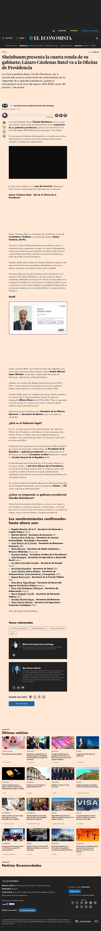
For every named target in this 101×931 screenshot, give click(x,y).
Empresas (29, 843)
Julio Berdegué (19, 557)
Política (4, 52)
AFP (5, 793)
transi (12, 633)
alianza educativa (66, 45)
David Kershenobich (21, 568)
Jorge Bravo (81, 762)
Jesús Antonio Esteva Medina (25, 571)
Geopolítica (30, 751)
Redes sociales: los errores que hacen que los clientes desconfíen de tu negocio (12, 817)
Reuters (30, 793)
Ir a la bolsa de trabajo (27, 910)
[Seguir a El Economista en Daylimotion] (77, 907)
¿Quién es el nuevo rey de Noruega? (60, 786)
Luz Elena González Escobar (25, 563)
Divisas (93, 45)
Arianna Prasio (7, 762)
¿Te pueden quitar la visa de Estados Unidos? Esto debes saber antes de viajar (86, 817)
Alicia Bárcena (18, 549)
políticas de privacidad (88, 895)
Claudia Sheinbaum (38, 628)
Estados (78, 782)
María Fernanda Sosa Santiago (42, 106)
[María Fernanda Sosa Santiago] (16, 649)
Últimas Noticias (11, 45)
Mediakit (15, 889)
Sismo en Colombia (36, 45)
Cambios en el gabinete (19, 628)
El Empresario (6, 813)
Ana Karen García (21, 106)
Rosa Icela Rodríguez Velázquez (27, 588)
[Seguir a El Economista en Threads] (86, 907)
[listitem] (5, 115)
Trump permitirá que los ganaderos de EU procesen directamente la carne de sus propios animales (61, 756)
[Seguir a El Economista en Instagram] (95, 903)
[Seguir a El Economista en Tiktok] (91, 907)
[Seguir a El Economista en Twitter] (77, 903)
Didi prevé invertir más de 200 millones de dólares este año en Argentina (38, 848)
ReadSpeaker (50, 116)
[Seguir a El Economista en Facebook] (72, 903)
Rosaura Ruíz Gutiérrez (23, 537)
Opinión (78, 751)
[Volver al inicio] (32, 881)
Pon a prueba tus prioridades (12, 754)
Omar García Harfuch (22, 602)
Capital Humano (7, 751)
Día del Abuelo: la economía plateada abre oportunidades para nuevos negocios (37, 817)
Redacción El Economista (83, 793)
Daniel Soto (80, 823)
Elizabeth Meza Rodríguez (34, 823)
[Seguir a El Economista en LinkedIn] (82, 903)
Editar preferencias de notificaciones (14, 895)
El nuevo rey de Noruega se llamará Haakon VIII (36, 786)
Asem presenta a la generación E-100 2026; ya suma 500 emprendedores (13, 848)
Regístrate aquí (74, 891)
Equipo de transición (57, 628)
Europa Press (31, 762)
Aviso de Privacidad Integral (37, 892)
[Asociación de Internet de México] (96, 921)
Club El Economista (43, 885)
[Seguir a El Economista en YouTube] (86, 903)
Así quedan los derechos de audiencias (85, 755)
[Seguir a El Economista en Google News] (82, 907)
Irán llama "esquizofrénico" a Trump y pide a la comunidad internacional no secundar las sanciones (37, 756)
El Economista (20, 885)
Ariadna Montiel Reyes (22, 599)
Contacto (51, 892)
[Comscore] (83, 921)
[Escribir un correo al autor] (14, 655)
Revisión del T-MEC (51, 45)
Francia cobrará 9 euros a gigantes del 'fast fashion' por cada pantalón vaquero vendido (13, 786)
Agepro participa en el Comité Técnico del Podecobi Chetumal (87, 786)
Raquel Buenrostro (20, 577)
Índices (86, 45)
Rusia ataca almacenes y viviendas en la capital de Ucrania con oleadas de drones (62, 848)
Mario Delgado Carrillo (22, 594)
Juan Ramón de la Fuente (24, 543)
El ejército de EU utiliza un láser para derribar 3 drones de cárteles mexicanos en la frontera (87, 849)
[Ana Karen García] (6, 106)
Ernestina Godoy (19, 554)
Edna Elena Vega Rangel (23, 582)
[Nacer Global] (8, 904)
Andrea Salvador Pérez (9, 823)
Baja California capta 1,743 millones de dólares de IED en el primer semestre (62, 817)
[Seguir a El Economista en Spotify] (91, 903)
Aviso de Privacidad (20, 892)
